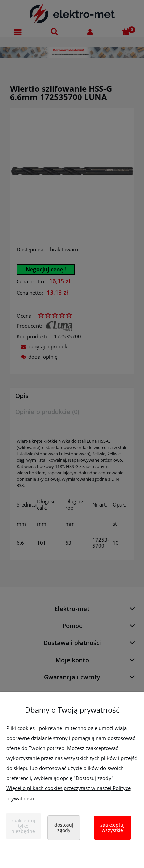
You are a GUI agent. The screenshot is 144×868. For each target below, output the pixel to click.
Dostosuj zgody (63, 827)
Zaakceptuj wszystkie (112, 827)
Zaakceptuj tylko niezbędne (23, 825)
